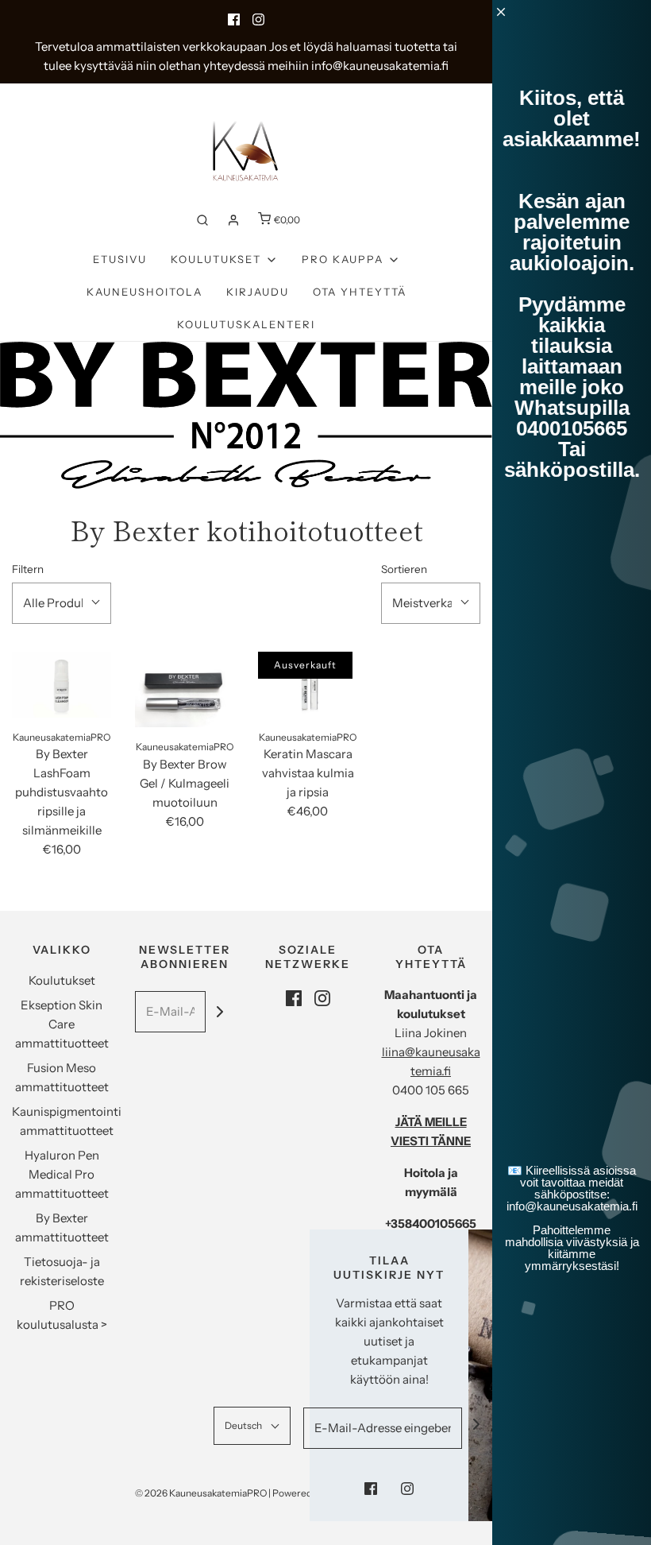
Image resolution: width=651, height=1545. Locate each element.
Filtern (28, 569)
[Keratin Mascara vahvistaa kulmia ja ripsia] (307, 685)
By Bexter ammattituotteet (62, 1227)
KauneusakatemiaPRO (61, 737)
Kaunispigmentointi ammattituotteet (66, 1121)
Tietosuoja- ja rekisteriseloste (62, 1271)
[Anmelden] (233, 220)
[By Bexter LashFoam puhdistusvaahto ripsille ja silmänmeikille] (61, 685)
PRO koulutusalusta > (62, 1315)
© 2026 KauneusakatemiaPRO (201, 1493)
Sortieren (404, 569)
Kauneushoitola (144, 291)
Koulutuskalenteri (246, 324)
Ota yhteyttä (359, 291)
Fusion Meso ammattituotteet (62, 1077)
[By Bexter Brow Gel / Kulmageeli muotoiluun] (184, 690)
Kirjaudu (257, 291)
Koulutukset (62, 980)
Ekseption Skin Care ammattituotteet (62, 1024)
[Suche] (202, 220)
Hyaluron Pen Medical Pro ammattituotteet (62, 1174)
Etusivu (120, 259)
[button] (61, 603)
